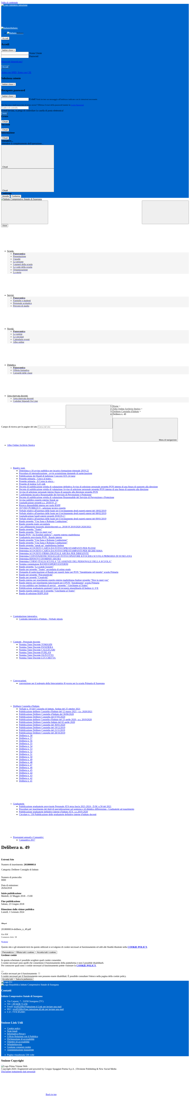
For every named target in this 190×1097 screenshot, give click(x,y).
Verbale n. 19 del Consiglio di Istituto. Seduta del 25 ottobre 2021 (49, 709)
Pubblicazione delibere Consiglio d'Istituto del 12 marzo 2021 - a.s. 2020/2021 (55, 711)
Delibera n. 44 (25, 773)
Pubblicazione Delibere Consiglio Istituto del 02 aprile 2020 (47, 722)
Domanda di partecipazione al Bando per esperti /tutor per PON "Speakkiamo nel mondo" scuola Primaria (68, 572)
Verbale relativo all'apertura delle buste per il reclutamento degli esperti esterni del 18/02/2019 (62, 510)
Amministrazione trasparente (20, 1050)
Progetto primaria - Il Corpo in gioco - (36, 481)
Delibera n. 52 (25, 751)
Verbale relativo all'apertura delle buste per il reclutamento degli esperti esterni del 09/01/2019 (62, 518)
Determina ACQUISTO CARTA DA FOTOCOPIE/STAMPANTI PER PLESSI (57, 548)
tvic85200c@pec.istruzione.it (38, 1009)
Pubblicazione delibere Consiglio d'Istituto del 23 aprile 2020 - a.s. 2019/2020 (55, 719)
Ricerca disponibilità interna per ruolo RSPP (39, 505)
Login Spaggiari (77, 105)
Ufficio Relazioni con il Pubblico (22, 1036)
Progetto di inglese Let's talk (32, 484)
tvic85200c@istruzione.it (37, 1006)
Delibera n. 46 (25, 767)
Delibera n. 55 (25, 743)
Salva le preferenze (24, 979)
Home (115, 406)
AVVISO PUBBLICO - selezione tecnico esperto (42, 508)
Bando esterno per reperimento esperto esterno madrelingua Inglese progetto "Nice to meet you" (64, 580)
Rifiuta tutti (25, 952)
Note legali (12, 1031)
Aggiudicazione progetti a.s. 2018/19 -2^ (38, 502)
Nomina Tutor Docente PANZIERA (36, 647)
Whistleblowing (14, 1044)
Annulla (5, 196)
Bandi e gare (19, 468)
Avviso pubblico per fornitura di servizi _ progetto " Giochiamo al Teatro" (53, 585)
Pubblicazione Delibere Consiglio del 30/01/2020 (42, 725)
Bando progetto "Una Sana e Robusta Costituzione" (43, 521)
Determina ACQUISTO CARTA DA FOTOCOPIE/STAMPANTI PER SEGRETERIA (61, 550)
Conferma (16, 196)
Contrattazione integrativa (25, 616)
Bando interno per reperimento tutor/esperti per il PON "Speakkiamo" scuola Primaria (59, 582)
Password (33, 56)
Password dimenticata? (12, 61)
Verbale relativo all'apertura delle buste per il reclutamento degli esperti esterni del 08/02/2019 (62, 513)
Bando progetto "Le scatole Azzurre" (36, 566)
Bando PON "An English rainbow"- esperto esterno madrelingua (49, 534)
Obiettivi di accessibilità (18, 1041)
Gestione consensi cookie (19, 1047)
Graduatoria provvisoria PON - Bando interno (40, 537)
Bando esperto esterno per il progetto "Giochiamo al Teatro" (47, 591)
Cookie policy (13, 1028)
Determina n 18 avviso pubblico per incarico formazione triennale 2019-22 (54, 470)
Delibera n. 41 (25, 781)
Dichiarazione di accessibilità (20, 1039)
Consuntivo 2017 (27, 840)
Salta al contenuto (9, 2)
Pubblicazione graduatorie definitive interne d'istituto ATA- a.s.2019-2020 (53, 811)
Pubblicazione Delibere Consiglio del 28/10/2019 (42, 733)
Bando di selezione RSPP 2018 (33, 593)
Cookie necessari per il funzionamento (19, 973)
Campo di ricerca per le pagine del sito (19, 426)
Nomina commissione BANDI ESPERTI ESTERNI (43, 564)
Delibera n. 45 (25, 770)
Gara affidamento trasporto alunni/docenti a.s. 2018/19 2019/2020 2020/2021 (55, 526)
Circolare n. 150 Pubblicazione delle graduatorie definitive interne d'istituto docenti (57, 814)
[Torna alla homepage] (95, 199)
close (4, 226)
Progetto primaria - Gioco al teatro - (35, 478)
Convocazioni (20, 680)
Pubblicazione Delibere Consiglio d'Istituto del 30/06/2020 (46, 714)
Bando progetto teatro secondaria (34, 524)
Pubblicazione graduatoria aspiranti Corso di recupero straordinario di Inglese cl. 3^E (58, 588)
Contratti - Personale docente (27, 642)
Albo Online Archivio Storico (126, 409)
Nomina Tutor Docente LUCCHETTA (37, 658)
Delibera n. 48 (25, 762)
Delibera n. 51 (25, 754)
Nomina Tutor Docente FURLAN (35, 652)
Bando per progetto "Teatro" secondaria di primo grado (45, 569)
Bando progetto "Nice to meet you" (35, 532)
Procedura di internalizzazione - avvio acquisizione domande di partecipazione (55, 473)
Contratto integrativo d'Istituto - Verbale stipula (41, 619)
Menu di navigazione (167, 440)
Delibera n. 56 (25, 741)
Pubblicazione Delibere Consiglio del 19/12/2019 (42, 727)
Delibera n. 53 (25, 749)
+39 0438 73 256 (19, 1004)
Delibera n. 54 (25, 746)
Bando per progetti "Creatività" (33, 577)
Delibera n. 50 (25, 757)
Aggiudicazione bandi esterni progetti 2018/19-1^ (42, 516)
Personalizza (8, 952)
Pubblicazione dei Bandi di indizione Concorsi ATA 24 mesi (47, 476)
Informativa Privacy (16, 1033)
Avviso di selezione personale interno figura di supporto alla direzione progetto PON (58, 492)
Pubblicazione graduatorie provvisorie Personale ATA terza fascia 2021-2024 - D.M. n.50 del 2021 (65, 806)
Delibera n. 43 (25, 775)
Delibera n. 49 (25, 759)
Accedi (5, 38)
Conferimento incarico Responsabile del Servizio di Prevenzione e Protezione (55, 494)
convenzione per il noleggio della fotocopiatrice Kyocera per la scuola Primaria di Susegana (62, 683)
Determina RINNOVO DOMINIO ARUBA (40, 558)
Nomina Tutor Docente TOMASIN (35, 644)
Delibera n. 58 (25, 735)
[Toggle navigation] (24, 212)
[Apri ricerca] (165, 212)
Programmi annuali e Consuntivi (28, 837)
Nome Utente (35, 53)
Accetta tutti (46, 952)
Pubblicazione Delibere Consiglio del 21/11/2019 (42, 730)
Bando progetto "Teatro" (30, 529)
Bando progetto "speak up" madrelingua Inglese (41, 545)
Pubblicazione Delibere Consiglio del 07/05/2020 (42, 717)
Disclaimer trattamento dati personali (18, 1071)
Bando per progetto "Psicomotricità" (36, 574)
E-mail (32, 99)
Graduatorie (19, 803)
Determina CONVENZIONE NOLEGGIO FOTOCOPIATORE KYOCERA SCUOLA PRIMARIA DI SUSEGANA (75, 556)
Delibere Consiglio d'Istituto (126, 411)
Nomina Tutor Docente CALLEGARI (37, 650)
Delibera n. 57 (25, 738)
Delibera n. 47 (25, 765)
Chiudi (5, 122)
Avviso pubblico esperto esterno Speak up (38, 500)
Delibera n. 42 (25, 778)
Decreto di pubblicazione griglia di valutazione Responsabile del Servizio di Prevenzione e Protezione (66, 497)
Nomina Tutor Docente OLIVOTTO (36, 655)
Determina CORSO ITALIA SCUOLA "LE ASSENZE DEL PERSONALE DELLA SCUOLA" (65, 561)
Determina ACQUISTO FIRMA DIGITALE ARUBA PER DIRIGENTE (54, 553)
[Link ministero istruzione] (14, 5)
